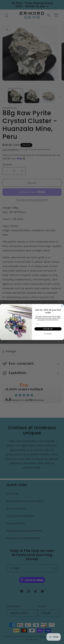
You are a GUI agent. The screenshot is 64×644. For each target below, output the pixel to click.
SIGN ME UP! (48, 329)
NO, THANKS (48, 333)
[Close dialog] (62, 306)
